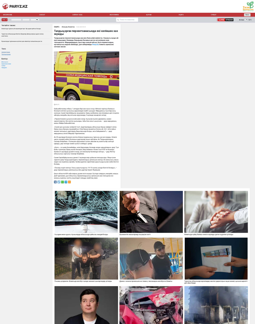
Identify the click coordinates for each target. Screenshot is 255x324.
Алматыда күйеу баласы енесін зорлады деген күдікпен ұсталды (208, 234)
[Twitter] (58, 182)
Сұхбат (213, 15)
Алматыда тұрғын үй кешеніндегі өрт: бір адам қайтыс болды (21, 28)
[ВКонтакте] (55, 182)
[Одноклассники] (69, 182)
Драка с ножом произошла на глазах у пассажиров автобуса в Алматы (145, 281)
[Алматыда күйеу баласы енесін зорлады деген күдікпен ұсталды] (216, 212)
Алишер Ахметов (68, 27)
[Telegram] (66, 182)
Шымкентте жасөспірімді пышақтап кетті (135, 234)
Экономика (114, 15)
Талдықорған (6, 54)
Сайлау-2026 (77, 15)
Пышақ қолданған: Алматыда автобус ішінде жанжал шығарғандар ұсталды (83, 281)
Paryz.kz (95, 44)
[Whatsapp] (62, 182)
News (247, 15)
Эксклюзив (7, 15)
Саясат (42, 15)
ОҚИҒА (181, 15)
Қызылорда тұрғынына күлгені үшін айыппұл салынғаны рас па (21, 41)
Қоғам (148, 15)
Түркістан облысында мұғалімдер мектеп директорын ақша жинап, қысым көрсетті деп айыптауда (215, 282)
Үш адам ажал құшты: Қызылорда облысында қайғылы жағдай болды (81, 234)
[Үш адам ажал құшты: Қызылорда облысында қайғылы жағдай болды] (86, 212)
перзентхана (5, 52)
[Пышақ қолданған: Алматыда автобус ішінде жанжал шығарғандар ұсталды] (86, 259)
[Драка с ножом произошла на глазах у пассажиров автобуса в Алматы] (151, 259)
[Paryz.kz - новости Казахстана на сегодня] (14, 6)
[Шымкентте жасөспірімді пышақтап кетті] (151, 212)
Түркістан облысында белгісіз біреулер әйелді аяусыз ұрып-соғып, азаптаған (22, 35)
